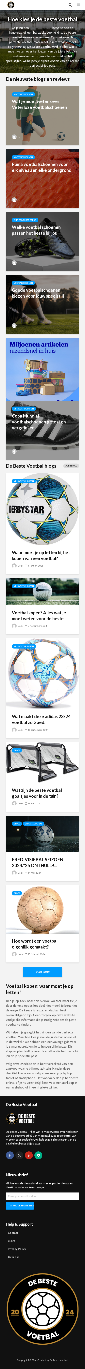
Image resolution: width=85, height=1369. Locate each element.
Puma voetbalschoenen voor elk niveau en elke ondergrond (41, 167)
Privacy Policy (17, 1249)
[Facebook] (10, 1155)
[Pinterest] (29, 1155)
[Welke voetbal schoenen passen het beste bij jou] (42, 241)
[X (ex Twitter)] (19, 1155)
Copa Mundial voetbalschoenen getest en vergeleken (39, 421)
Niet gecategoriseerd (25, 220)
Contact (13, 1233)
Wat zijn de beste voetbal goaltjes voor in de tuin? (37, 793)
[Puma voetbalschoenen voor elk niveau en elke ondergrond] (42, 178)
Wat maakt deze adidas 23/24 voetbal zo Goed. (41, 719)
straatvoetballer (41, 28)
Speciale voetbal (33, 824)
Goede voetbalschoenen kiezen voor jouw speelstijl (38, 293)
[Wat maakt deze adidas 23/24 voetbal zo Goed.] (42, 673)
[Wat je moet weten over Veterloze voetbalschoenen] (42, 115)
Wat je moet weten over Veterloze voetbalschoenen (39, 104)
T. (18, 136)
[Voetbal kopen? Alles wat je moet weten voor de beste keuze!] (42, 591)
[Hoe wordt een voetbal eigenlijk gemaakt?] (42, 909)
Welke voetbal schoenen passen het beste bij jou (36, 230)
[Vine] (38, 1155)
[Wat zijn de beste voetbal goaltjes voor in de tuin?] (42, 762)
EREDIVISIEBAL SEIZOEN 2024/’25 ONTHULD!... (37, 862)
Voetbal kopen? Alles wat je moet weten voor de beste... (39, 615)
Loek (20, 565)
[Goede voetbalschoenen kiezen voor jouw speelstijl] (42, 304)
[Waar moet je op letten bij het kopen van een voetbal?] (42, 509)
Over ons (13, 1257)
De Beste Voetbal (59, 1360)
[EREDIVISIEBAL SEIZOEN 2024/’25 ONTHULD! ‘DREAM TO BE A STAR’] (42, 833)
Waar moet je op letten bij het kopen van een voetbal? (41, 555)
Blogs (17, 750)
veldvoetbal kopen (24, 409)
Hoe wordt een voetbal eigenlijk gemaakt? (35, 943)
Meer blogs (71, 466)
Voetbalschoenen (23, 94)
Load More (42, 972)
